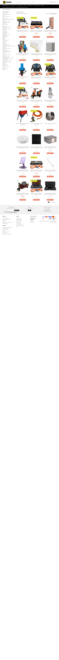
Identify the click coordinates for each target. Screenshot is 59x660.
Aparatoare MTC (5, 36)
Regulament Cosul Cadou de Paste (7, 222)
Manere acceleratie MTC (6, 56)
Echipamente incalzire (5, 228)
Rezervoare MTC (5, 60)
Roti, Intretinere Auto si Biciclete (7, 61)
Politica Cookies (5, 220)
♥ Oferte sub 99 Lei (37, 5)
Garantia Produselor (19, 220)
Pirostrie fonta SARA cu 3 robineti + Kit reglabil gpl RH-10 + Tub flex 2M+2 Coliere (50, 77)
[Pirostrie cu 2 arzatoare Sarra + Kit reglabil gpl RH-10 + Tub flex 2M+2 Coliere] (36, 69)
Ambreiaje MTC (5, 34)
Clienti (17, 216)
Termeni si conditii (5, 218)
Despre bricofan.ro (5, 223)
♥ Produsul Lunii (13, 5)
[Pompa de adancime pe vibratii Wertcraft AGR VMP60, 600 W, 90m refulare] (50, 92)
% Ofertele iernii (19, 5)
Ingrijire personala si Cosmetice (7, 27)
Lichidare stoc (4, 30)
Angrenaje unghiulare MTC (6, 35)
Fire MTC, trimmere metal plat (7, 48)
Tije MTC (4, 67)
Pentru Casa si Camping (6, 16)
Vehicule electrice (5, 13)
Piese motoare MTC (5, 58)
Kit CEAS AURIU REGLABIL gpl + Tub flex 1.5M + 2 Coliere (36, 124)
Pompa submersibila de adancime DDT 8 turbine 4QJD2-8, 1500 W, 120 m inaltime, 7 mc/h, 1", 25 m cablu (50, 31)
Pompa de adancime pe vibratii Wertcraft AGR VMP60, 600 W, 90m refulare (50, 100)
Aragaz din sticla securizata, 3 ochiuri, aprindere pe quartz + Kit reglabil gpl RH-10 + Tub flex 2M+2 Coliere (36, 31)
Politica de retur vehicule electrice (9, 7)
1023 (53, 202)
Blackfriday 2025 (5, 37)
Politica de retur (18, 221)
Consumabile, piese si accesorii (7, 29)
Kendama (4, 55)
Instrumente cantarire (6, 229)
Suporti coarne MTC (5, 64)
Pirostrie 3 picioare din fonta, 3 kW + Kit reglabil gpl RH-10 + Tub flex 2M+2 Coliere (22, 31)
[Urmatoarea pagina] (55, 202)
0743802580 (48, 209)
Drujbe (3, 230)
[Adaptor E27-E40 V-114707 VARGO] (50, 116)
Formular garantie (18, 223)
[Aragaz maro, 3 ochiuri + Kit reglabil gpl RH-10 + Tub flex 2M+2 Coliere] (36, 186)
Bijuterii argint (4, 28)
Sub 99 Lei (4, 63)
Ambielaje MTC (5, 33)
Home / (4, 9)
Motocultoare (4, 23)
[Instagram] (30, 210)
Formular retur (18, 222)
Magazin (4, 216)
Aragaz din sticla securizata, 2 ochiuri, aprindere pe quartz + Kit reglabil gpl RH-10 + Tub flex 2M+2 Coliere (36, 170)
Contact (42, 5)
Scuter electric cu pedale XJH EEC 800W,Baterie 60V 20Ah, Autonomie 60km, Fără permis (36, 100)
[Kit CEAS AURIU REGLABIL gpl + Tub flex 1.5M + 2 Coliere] (36, 116)
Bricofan (4, 225)
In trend (24, 5)
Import (3, 53)
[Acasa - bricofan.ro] (7, 2)
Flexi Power (4, 49)
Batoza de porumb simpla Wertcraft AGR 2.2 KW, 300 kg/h (22, 124)
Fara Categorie (4, 47)
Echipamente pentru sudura (6, 22)
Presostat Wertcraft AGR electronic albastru (22, 77)
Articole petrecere (5, 26)
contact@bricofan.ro (48, 211)
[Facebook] (28, 210)
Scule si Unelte (4, 62)
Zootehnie (4, 69)
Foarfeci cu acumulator (6, 50)
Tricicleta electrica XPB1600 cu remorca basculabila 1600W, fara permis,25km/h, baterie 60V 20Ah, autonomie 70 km (22, 194)
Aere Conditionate (5, 18)
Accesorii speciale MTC (6, 32)
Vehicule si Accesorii (5, 68)
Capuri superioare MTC (6, 40)
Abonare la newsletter (19, 224)
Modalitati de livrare (19, 219)
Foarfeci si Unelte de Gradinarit (7, 51)
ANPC (17, 226)
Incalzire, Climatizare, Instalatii (7, 54)
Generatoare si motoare (6, 21)
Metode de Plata (18, 218)
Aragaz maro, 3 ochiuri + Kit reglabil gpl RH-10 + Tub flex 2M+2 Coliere (36, 194)
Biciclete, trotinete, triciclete (6, 14)
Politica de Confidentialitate (12, 212)
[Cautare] (32, 2)
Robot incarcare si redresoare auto (7, 227)
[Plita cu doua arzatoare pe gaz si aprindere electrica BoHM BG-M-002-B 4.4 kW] (50, 186)
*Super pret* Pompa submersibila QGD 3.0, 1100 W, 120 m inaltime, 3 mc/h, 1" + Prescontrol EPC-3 (22, 54)
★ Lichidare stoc (30, 5)
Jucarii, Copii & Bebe (5, 24)
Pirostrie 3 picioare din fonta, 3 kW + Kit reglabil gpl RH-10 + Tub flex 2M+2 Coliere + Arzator (22, 100)
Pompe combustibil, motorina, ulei (7, 59)
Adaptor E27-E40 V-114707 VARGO (50, 123)
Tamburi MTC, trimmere (6, 66)
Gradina (4, 15)
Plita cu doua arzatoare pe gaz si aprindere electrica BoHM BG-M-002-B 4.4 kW (50, 194)
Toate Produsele (6, 5)
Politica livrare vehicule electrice (22, 7)
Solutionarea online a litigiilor (20, 225)
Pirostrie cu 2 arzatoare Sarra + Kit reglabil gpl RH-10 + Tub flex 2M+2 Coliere (36, 77)
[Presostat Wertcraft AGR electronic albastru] (22, 69)
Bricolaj (4, 17)
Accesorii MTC (4, 31)
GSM (3, 25)
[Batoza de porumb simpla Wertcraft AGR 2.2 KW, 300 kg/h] (22, 116)
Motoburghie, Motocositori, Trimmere (8, 57)
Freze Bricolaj (4, 52)
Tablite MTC (4, 65)
